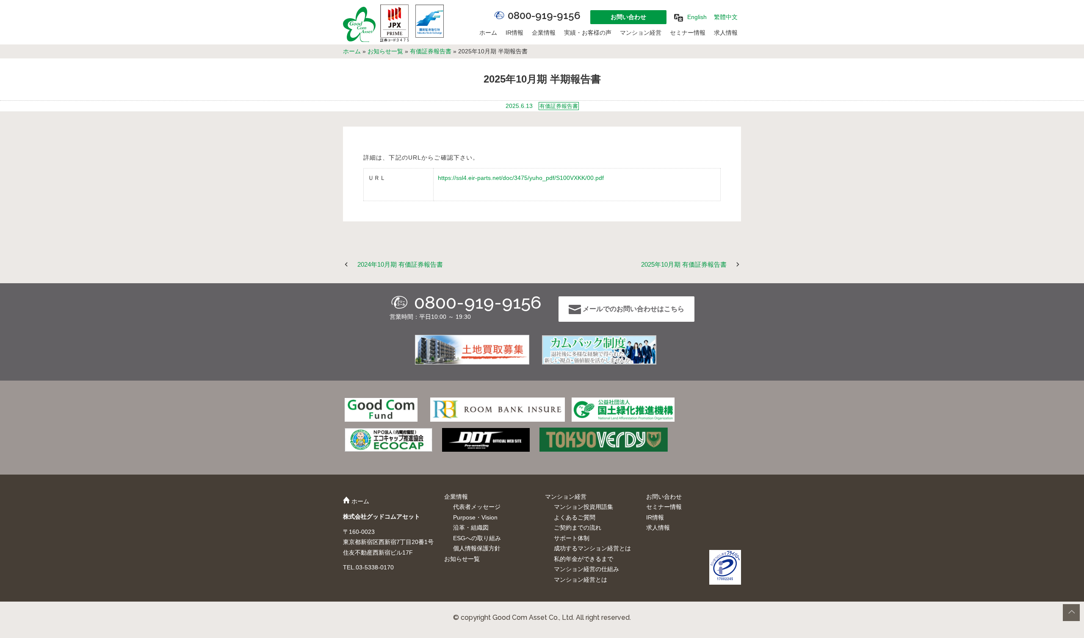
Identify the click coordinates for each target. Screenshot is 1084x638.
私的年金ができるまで (583, 558)
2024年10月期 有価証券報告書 (400, 264)
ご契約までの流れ (577, 527)
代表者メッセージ (477, 506)
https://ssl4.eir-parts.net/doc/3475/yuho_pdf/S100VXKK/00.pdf (521, 177)
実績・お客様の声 (587, 32)
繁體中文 (726, 17)
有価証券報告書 (430, 51)
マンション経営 (640, 32)
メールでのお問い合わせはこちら (632, 308)
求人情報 (726, 32)
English (697, 17)
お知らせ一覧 (385, 51)
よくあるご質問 (574, 517)
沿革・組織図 (471, 527)
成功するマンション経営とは (592, 548)
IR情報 (514, 32)
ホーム (488, 32)
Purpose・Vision (475, 517)
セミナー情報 (687, 32)
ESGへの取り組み (477, 538)
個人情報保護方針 (477, 548)
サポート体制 (571, 538)
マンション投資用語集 (583, 506)
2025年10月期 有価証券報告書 (684, 264)
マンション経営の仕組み (586, 569)
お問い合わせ (628, 17)
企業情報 (544, 32)
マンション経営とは (580, 579)
